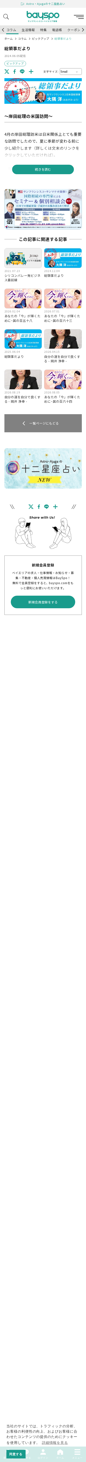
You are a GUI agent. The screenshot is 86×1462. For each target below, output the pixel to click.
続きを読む (43, 169)
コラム (22, 39)
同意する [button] (15, 1454)
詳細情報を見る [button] (55, 1443)
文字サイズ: (51, 71)
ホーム (8, 39)
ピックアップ (40, 39)
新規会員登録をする (43, 602)
